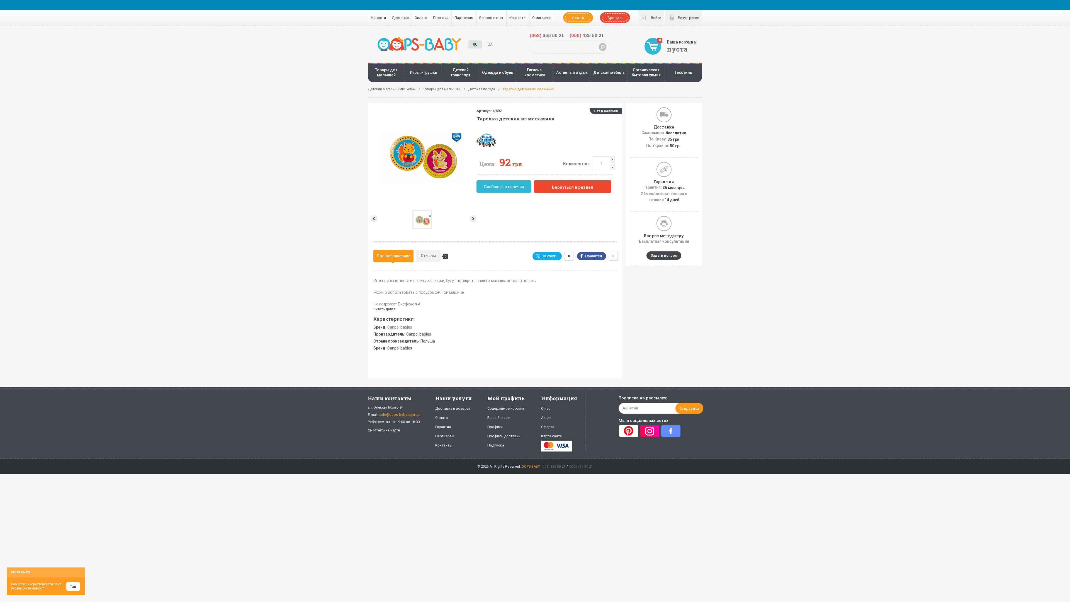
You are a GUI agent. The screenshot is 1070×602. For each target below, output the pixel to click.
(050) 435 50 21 (581, 467)
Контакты (517, 18)
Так (73, 586)
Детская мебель (609, 72)
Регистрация (688, 18)
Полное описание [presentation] (393, 256)
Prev (373, 218)
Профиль (495, 427)
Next (473, 218)
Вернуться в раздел (572, 187)
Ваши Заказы (498, 418)
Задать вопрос (664, 255)
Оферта (547, 427)
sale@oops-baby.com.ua (399, 414)
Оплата (421, 18)
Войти (656, 18)
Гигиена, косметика (534, 72)
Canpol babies (399, 327)
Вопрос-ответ (491, 18)
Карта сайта (551, 436)
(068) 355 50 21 (553, 467)
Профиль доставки (504, 436)
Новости (378, 18)
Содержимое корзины (506, 408)
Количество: (576, 163)
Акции (578, 17)
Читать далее (384, 309)
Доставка (400, 18)
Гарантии (441, 18)
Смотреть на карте (384, 430)
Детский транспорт (460, 72)
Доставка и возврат (453, 408)
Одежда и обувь (497, 72)
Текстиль (683, 72)
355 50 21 (547, 35)
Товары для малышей (386, 72)
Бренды (614, 17)
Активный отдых (572, 72)
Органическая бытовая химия (646, 72)
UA (490, 44)
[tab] (393, 256)
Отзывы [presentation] (431, 256)
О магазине (541, 18)
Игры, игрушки (423, 72)
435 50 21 (587, 35)
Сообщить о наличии (504, 186)
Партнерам (463, 18)
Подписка (495, 445)
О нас (545, 408)
